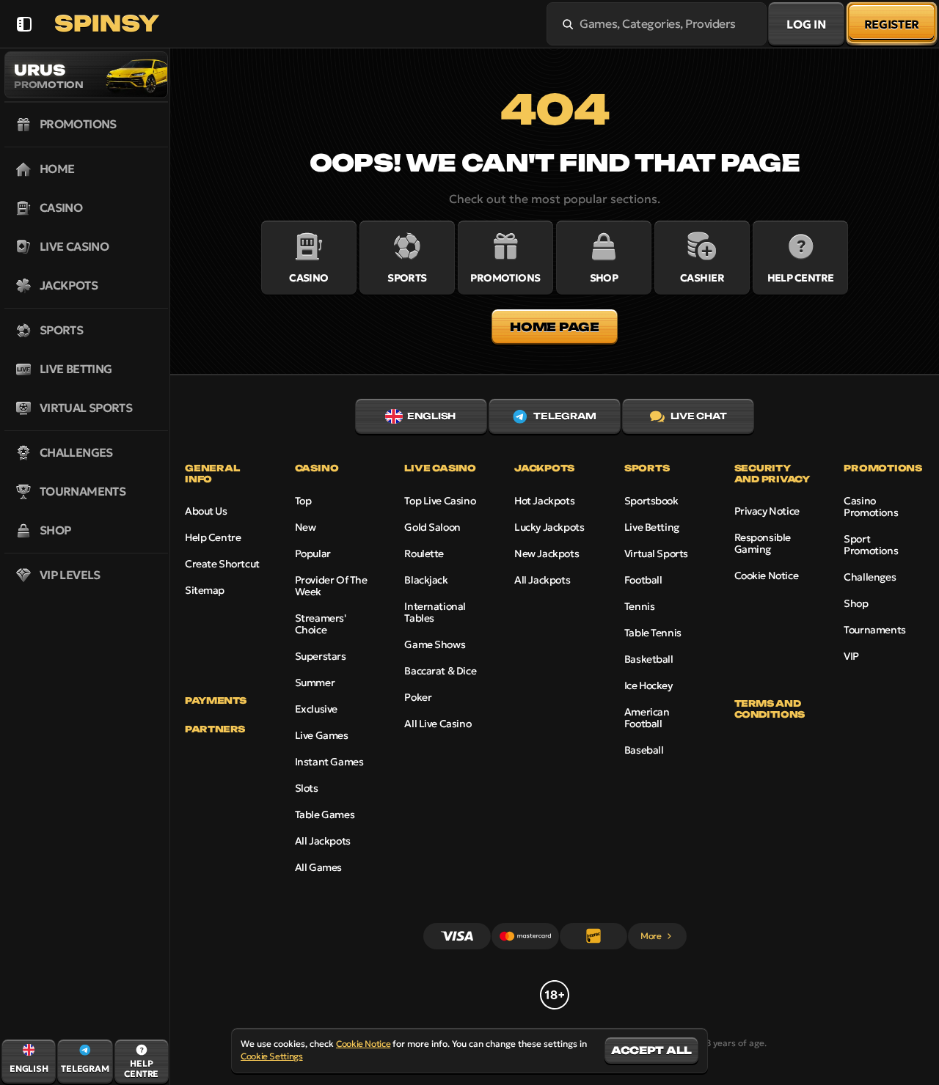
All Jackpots (323, 840)
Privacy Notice (767, 511)
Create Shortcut (222, 563)
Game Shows (434, 644)
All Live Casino (437, 723)
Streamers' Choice (320, 623)
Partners (215, 729)
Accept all (651, 1050)
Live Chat (699, 416)
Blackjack (425, 579)
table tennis (653, 632)
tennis (639, 606)
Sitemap (204, 590)
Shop (856, 603)
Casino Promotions (871, 506)
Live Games (321, 735)
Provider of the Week (331, 585)
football (643, 579)
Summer (315, 682)
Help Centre (213, 537)
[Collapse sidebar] (23, 23)
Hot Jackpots (544, 500)
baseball (644, 750)
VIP (851, 656)
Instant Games (329, 761)
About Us (206, 511)
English (431, 416)
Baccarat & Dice (440, 670)
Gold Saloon (432, 527)
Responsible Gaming (762, 543)
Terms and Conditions (769, 709)
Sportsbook (651, 500)
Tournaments (874, 629)
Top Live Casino (439, 500)
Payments (215, 701)
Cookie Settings (272, 1056)
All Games (318, 867)
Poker (417, 697)
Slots (306, 788)
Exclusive (316, 709)
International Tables (435, 612)
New (305, 527)
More (651, 935)
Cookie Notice (766, 575)
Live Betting (651, 527)
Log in (805, 24)
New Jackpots (546, 553)
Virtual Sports (656, 553)
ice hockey (648, 685)
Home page (554, 327)
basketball (648, 659)
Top (303, 500)
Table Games (324, 814)
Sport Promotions (871, 544)
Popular (313, 553)
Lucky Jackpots (549, 527)
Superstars (320, 656)
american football (647, 717)
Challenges (870, 577)
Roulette (424, 553)
